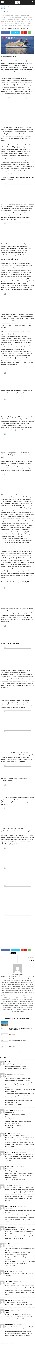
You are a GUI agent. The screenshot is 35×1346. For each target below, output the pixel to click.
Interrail (31, 960)
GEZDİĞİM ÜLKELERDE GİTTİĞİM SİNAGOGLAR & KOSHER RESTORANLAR (20, 1029)
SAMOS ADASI (12, 1046)
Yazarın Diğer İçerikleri (23, 1018)
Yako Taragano (8, 28)
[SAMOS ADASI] (4, 1048)
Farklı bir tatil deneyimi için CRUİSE (17, 1040)
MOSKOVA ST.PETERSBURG (15, 1022)
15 (28, 28)
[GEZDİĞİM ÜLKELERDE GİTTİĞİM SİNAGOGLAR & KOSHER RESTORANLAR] (4, 1029)
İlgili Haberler (10, 1018)
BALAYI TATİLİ (12, 1034)
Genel (8, 6)
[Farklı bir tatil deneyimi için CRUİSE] (4, 1042)
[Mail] (17, 1013)
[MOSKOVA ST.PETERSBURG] (4, 1023)
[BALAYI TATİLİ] (4, 1036)
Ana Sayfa (3, 6)
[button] (32, 2)
